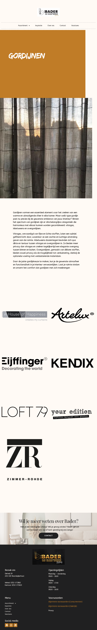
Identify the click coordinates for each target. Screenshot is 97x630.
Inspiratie (38, 26)
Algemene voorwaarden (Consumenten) (65, 602)
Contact (63, 26)
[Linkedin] (15, 625)
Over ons (51, 26)
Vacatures (75, 26)
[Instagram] (11, 625)
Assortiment (23, 26)
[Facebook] (7, 625)
